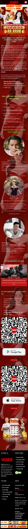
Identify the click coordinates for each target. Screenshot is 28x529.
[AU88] (14, 522)
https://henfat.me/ (8, 83)
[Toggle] (2, 104)
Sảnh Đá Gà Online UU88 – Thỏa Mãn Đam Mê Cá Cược (14, 280)
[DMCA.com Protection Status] (18, 472)
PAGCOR (3, 50)
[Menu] (2, 2)
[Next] (27, 276)
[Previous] (1, 276)
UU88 (2, 464)
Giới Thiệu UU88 (6, 485)
